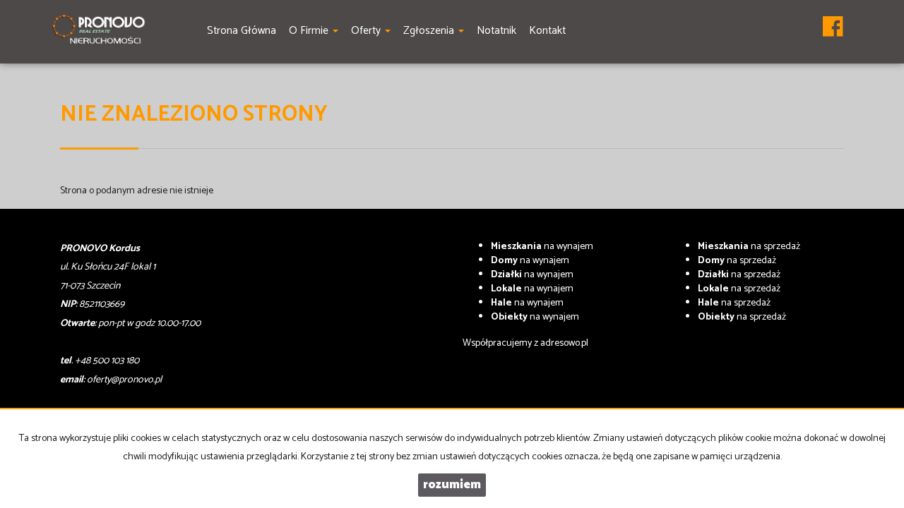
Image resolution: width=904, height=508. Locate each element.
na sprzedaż (749, 246)
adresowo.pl (564, 343)
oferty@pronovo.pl (124, 380)
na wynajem (542, 246)
